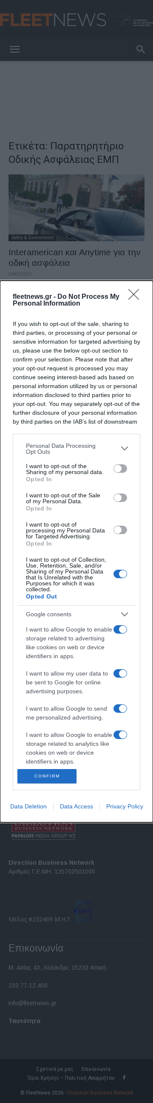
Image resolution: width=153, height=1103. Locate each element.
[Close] (136, 297)
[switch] (120, 468)
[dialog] (76, 552)
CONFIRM (47, 776)
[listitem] (76, 449)
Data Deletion (28, 806)
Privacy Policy (124, 806)
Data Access (76, 806)
